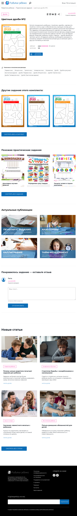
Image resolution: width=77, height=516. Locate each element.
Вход (63, 3)
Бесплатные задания (11, 73)
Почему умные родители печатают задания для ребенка (17, 372)
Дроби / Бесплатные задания (29, 75)
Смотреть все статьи (14, 448)
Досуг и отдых (9, 420)
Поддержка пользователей (42, 480)
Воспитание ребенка (49, 420)
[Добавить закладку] (59, 14)
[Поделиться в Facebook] (47, 14)
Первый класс (9, 70)
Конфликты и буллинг (49, 366)
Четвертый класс (39, 70)
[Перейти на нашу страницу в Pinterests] (57, 475)
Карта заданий (38, 490)
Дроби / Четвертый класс (12, 75)
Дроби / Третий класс (54, 73)
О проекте (37, 482)
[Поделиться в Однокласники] (55, 14)
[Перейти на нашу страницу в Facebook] (54, 475)
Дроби (5, 14)
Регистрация (71, 3)
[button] (2, 111)
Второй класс (19, 70)
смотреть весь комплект (14, 134)
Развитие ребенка (10, 366)
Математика (49, 70)
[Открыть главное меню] (2, 3)
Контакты (36, 487)
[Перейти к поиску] (30, 3)
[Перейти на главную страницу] (16, 3)
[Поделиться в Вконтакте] (53, 14)
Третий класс (28, 70)
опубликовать (18, 306)
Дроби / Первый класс (25, 73)
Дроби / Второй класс (40, 73)
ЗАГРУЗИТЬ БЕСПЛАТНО (38, 54)
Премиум (36, 485)
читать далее (7, 383)
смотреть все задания (14, 194)
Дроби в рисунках (65, 70)
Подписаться (64, 501)
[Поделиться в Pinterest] (50, 14)
